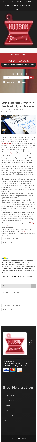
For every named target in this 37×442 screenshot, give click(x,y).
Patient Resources (16, 65)
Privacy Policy (8, 421)
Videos (23, 82)
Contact (7, 406)
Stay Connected (9, 400)
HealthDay (17, 276)
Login (19, 9)
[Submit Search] (31, 77)
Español (7, 2)
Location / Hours (12, 5)
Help (6, 411)
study (9, 152)
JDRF (24, 231)
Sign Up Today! (26, 5)
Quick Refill (29, 2)
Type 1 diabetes (6, 143)
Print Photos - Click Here (18, 55)
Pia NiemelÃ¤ (13, 154)
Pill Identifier (18, 2)
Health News (10, 82)
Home (5, 65)
